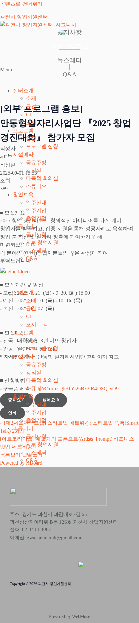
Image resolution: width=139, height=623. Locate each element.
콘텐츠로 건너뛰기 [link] (21, 3)
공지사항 (36, 234)
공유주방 (36, 162)
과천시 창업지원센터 (24, 16)
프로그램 (23, 130)
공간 (31, 106)
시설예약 (23, 154)
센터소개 (23, 90)
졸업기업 (36, 218)
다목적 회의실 (42, 178)
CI (28, 114)
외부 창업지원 (42, 242)
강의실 (33, 170)
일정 (31, 138)
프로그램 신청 (42, 146)
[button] (69, 74)
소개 (31, 98)
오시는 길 (37, 122)
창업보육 (23, 194)
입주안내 (36, 202)
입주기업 (36, 210)
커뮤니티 (23, 226)
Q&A (31, 258)
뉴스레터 (36, 250)
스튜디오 (36, 186)
